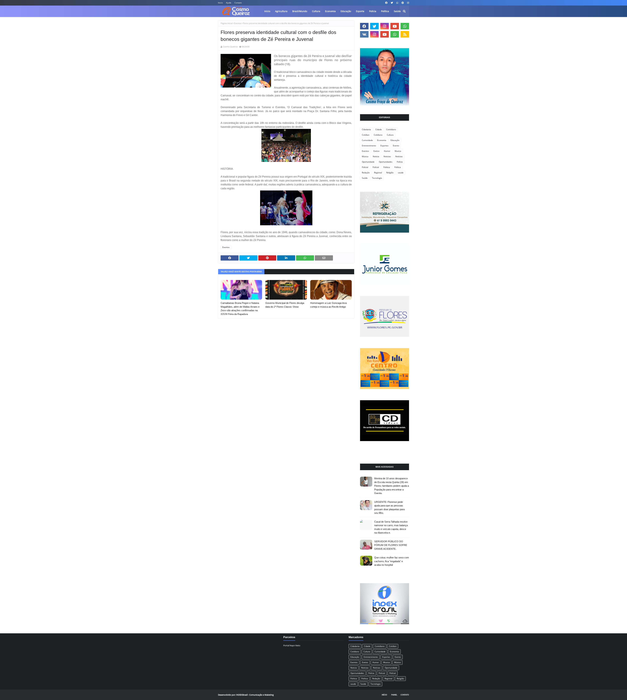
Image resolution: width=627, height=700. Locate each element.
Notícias (399, 156)
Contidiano (391, 129)
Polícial (376, 167)
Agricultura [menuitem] (281, 11)
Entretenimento (369, 145)
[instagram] (407, 3)
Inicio (220, 2)
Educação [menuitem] (346, 11)
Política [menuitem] (385, 11)
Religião (390, 172)
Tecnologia (377, 178)
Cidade (378, 129)
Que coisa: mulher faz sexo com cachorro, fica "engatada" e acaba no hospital (391, 561)
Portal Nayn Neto (291, 645)
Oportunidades (385, 161)
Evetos (376, 151)
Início (384, 694)
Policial (365, 167)
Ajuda (228, 2)
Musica (398, 151)
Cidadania (366, 129)
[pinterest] (403, 3)
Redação (366, 172)
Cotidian (365, 134)
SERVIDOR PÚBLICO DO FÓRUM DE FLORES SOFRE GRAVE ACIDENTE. (390, 545)
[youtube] (394, 26)
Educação (395, 140)
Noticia (376, 156)
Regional (378, 172)
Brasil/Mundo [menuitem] (299, 11)
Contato (238, 2)
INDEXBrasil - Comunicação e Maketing (255, 694)
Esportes (384, 145)
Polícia (400, 161)
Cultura (390, 134)
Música (365, 156)
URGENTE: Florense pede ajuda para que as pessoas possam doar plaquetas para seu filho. (389, 507)
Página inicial (227, 23)
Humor (387, 151)
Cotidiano (378, 134)
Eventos (237, 23)
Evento (396, 145)
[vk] (364, 34)
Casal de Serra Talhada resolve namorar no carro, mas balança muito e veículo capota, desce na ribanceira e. (391, 527)
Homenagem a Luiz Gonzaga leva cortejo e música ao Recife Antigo (328, 305)
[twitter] (392, 3)
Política (397, 167)
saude (400, 172)
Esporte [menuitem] (360, 11)
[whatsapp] (397, 3)
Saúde (365, 178)
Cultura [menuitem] (316, 11)
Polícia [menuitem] (372, 11)
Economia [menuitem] (330, 11)
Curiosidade (367, 140)
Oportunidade (368, 161)
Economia (381, 140)
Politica (386, 167)
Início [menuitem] (267, 11)
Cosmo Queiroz (230, 46)
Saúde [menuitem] (397, 11)
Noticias (387, 156)
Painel (394, 694)
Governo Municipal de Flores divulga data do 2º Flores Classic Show (284, 305)
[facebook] (386, 3)
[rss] (405, 34)
